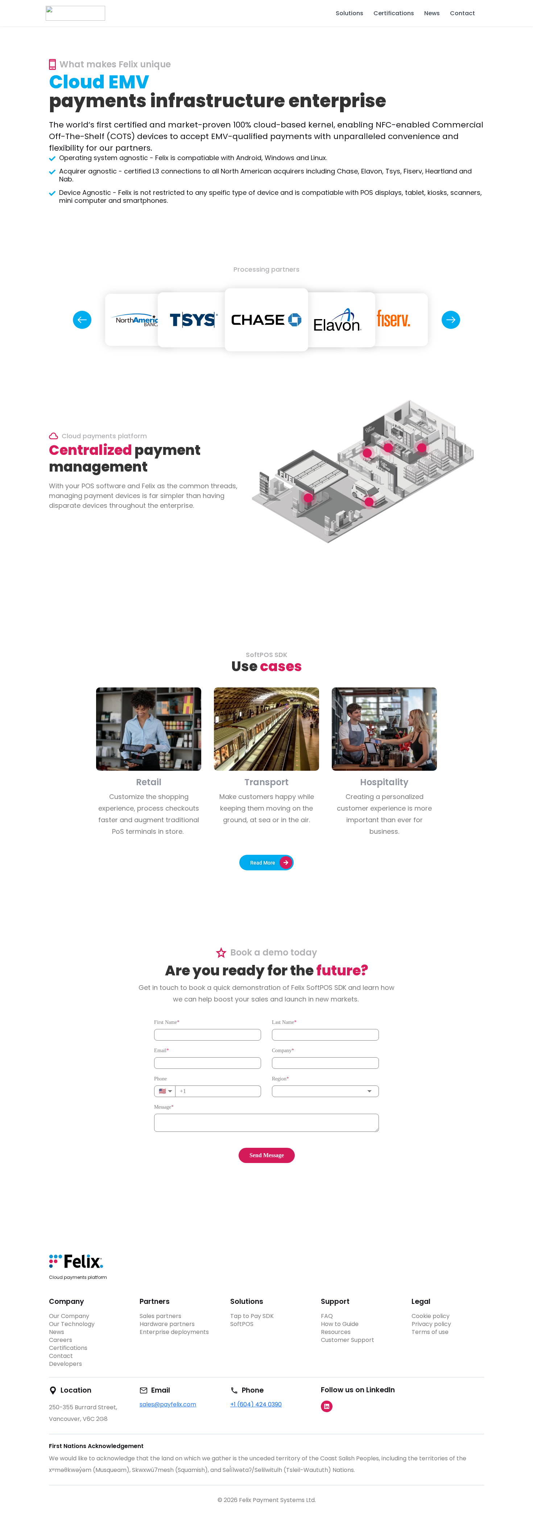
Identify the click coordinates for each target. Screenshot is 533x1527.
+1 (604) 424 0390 (256, 1404)
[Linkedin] (326, 1406)
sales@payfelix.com (168, 1404)
